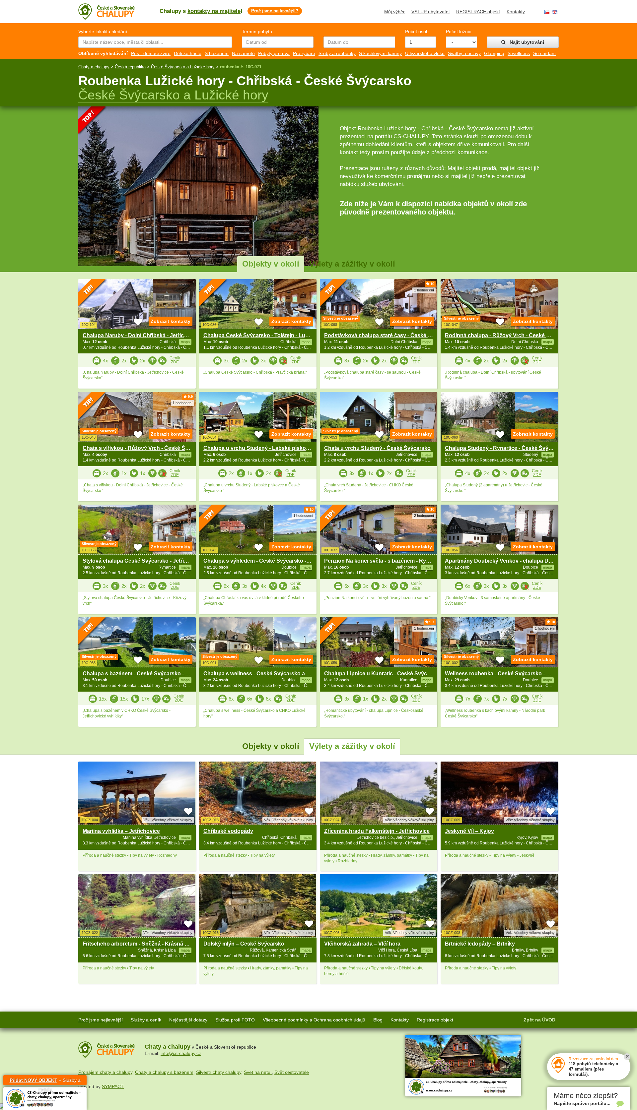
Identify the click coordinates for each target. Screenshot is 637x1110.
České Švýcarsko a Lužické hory (183, 66)
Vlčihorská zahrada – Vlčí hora (362, 944)
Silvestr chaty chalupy (218, 1072)
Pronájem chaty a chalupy (105, 1072)
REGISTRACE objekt (478, 11)
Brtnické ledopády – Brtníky (480, 944)
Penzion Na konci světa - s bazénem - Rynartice (383, 561)
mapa (185, 837)
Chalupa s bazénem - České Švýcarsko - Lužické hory (150, 673)
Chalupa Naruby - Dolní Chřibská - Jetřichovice (142, 335)
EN (555, 12)
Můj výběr (394, 11)
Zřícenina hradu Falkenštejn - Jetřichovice (377, 831)
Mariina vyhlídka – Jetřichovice (121, 831)
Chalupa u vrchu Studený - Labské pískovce (259, 448)
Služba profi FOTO (235, 1019)
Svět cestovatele (291, 1072)
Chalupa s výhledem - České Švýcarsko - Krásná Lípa (270, 561)
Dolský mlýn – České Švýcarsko (243, 944)
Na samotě (243, 53)
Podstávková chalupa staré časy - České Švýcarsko (389, 335)
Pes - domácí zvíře (151, 53)
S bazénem (217, 53)
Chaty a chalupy (93, 66)
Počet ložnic (458, 31)
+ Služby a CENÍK (45, 1081)
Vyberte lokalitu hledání (102, 31)
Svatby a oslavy (464, 53)
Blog (378, 1019)
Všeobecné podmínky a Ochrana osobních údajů (314, 1019)
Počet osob (417, 31)
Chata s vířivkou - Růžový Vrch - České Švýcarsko (145, 448)
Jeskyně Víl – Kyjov (469, 831)
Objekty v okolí (270, 263)
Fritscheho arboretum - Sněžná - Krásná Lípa (139, 944)
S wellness (519, 53)
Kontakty (516, 11)
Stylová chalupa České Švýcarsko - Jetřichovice (143, 561)
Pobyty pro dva (274, 53)
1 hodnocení (424, 290)
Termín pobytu (257, 31)
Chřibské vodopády (228, 831)
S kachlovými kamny (380, 53)
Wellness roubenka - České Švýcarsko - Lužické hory (512, 673)
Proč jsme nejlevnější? (274, 10)
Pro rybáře (304, 53)
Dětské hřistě (187, 53)
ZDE (175, 362)
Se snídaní (544, 53)
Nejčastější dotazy (188, 1019)
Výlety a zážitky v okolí (352, 263)
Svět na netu (258, 1072)
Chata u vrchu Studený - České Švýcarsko (377, 448)
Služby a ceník (146, 1019)
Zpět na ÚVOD (539, 1019)
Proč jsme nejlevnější (100, 1019)
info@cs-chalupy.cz (181, 1053)
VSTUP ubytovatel (430, 11)
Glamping (494, 53)
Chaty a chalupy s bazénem (164, 1072)
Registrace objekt (435, 1019)
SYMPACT (113, 1086)
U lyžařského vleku (425, 53)
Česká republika (130, 66)
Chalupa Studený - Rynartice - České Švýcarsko (505, 448)
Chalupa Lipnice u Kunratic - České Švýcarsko (382, 673)
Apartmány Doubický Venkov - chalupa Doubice (505, 561)
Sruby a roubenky (337, 53)
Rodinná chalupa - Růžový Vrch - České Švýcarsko (509, 335)
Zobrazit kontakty (170, 321)
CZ (547, 12)
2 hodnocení (424, 516)
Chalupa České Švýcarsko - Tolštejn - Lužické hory (267, 335)
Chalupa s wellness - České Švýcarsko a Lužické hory (271, 673)
